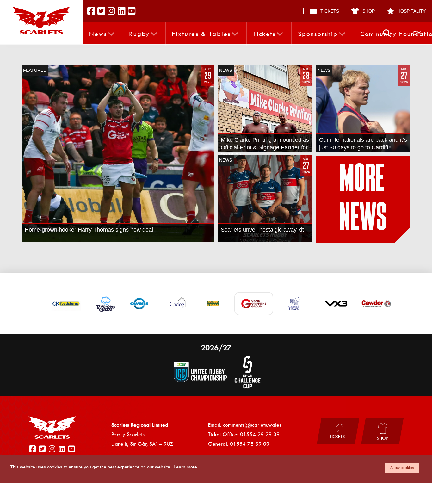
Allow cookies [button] (402, 468)
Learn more (185, 466)
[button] (386, 33)
